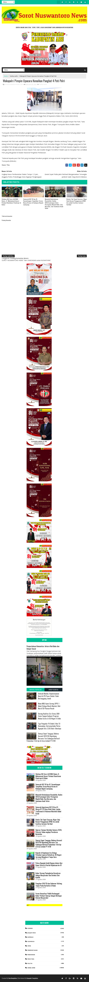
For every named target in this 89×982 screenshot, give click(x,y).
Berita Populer (36, 689)
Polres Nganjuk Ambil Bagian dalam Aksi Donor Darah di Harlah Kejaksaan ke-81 (48, 864)
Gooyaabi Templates (32, 978)
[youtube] (85, 2)
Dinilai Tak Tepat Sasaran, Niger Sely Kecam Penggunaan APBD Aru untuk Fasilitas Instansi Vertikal (77, 201)
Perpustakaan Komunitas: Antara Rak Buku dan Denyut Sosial (43, 647)
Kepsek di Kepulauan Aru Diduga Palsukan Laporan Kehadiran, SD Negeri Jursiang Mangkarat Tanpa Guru (48, 855)
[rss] (77, 2)
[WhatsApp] (58, 978)
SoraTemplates (12, 978)
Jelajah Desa (31, 933)
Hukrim (30, 928)
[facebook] (66, 2)
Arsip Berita (53, 689)
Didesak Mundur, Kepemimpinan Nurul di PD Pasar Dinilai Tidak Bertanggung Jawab (48, 696)
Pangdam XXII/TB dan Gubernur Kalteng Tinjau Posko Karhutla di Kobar (48, 884)
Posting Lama (82, 256)
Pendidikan (31, 954)
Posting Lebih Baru (8, 256)
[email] (81, 2)
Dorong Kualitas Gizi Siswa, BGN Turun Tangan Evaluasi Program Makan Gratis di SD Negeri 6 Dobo (49, 716)
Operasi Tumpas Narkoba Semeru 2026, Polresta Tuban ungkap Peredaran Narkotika (48, 832)
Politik (29, 963)
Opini (29, 946)
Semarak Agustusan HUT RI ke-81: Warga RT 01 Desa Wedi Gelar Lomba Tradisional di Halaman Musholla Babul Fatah (48, 810)
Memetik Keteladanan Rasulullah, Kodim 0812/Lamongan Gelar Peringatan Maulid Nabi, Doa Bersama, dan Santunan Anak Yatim (54, 203)
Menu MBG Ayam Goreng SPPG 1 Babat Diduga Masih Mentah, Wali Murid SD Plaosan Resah (49, 706)
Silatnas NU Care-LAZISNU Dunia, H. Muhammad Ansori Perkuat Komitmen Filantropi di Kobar (11, 201)
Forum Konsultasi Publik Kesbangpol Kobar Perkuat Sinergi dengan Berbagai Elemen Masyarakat (48, 895)
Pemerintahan (32, 950)
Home (6, 76)
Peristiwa (30, 959)
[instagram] (73, 2)
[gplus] (70, 2)
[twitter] (62, 2)
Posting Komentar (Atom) (19, 258)
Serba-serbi (14, 76)
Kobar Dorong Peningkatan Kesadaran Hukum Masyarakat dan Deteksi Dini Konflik (47, 875)
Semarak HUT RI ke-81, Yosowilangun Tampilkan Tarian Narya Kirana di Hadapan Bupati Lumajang (33, 201)
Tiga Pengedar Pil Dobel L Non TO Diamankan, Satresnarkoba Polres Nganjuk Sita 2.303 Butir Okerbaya (49, 726)
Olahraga (30, 941)
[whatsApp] (58, 2)
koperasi (30, 937)
